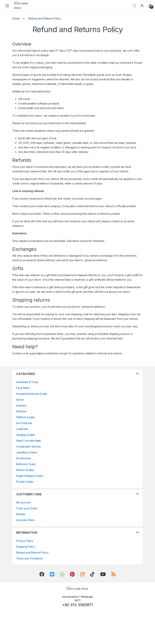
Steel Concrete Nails (28, 440)
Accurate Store (25, 520)
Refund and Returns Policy (32, 552)
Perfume (21, 411)
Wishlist (20, 514)
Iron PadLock (24, 423)
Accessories (23, 458)
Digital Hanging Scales (29, 475)
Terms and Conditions (29, 558)
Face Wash (23, 388)
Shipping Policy (25, 546)
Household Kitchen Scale (31, 393)
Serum (20, 399)
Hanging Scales (25, 434)
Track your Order (26, 508)
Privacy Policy (24, 540)
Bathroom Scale (25, 464)
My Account (23, 502)
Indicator (21, 405)
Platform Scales (25, 417)
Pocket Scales (25, 481)
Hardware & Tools (27, 382)
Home (15, 18)
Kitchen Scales (25, 470)
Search (134, 6)
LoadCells (22, 429)
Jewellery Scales (26, 452)
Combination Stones (28, 446)
